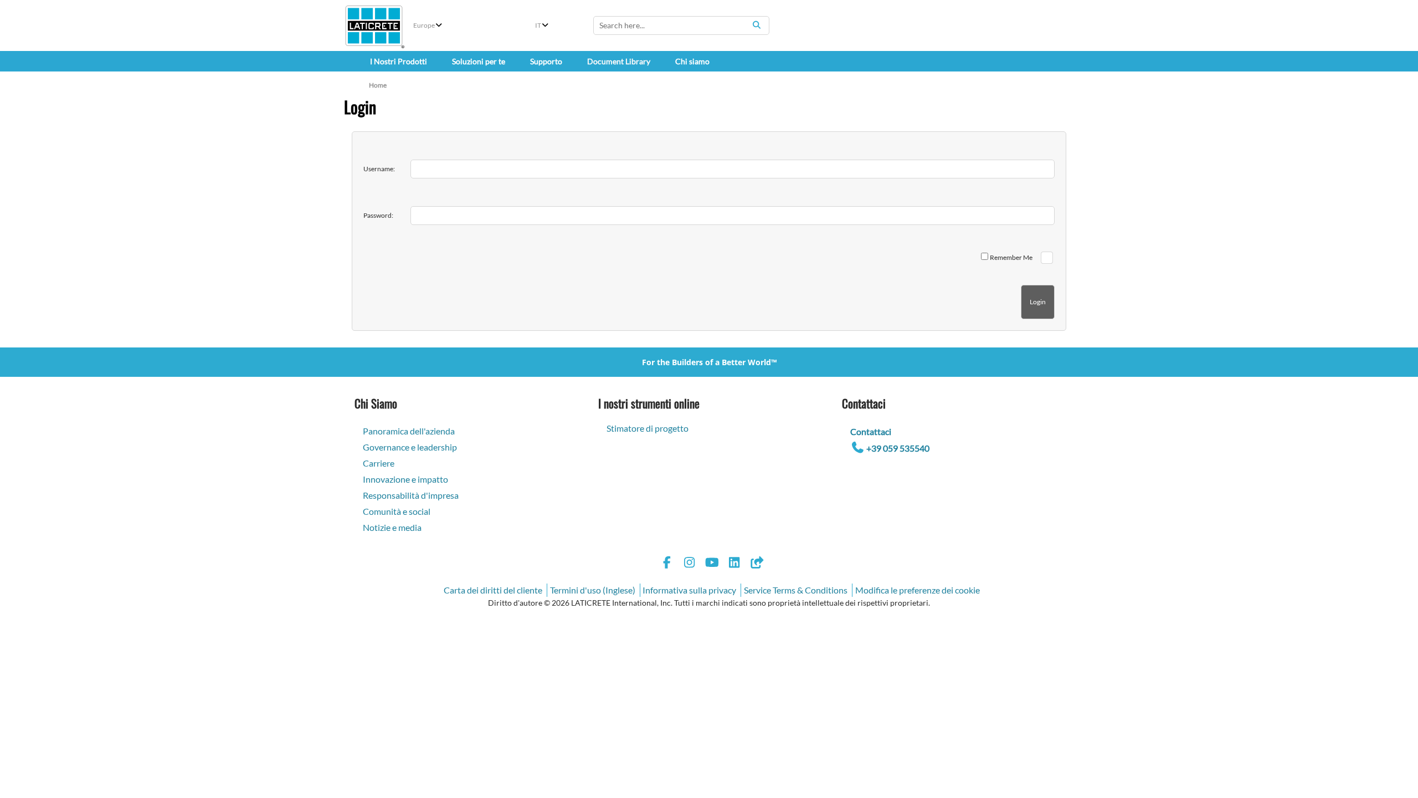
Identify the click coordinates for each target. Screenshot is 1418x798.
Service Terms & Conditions (795, 590)
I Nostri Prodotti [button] (398, 61)
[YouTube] (712, 564)
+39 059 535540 (897, 448)
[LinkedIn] (734, 564)
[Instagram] (689, 564)
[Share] (756, 564)
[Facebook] (667, 564)
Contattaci (870, 431)
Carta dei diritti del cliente (493, 590)
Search (756, 25)
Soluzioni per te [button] (478, 61)
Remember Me (1011, 257)
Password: (378, 215)
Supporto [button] (546, 61)
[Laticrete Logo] (373, 25)
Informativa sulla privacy (689, 590)
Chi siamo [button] (692, 61)
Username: (379, 169)
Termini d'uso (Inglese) (592, 590)
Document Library (618, 61)
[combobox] (681, 25)
